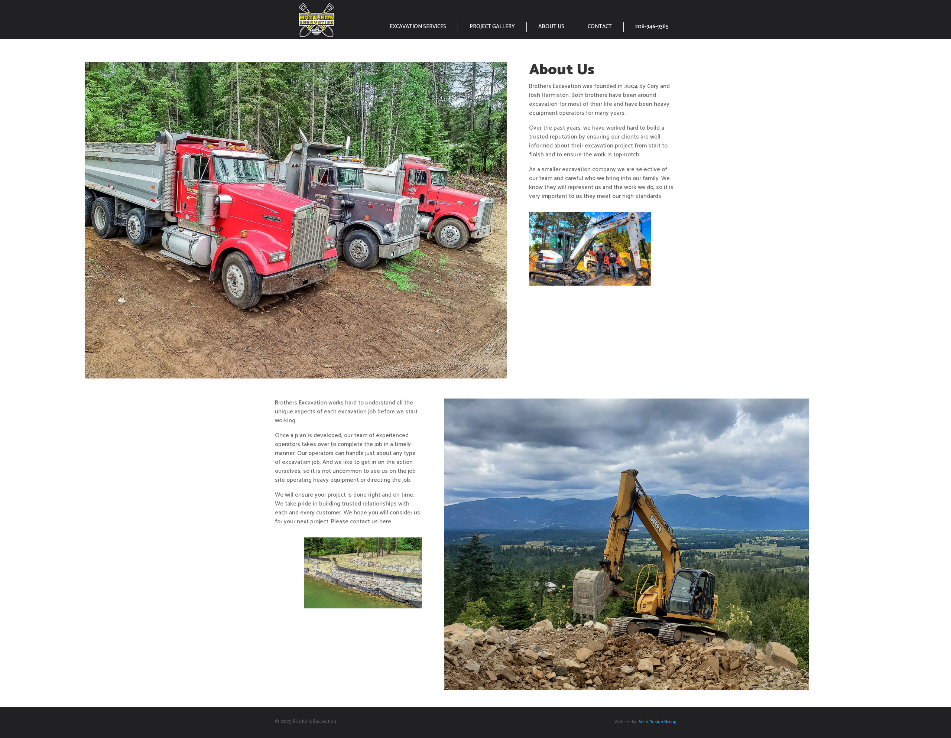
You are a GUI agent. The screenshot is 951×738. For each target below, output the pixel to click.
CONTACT (600, 26)
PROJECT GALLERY (492, 26)
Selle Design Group (656, 721)
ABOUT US (551, 26)
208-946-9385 (652, 26)
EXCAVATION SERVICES (418, 26)
